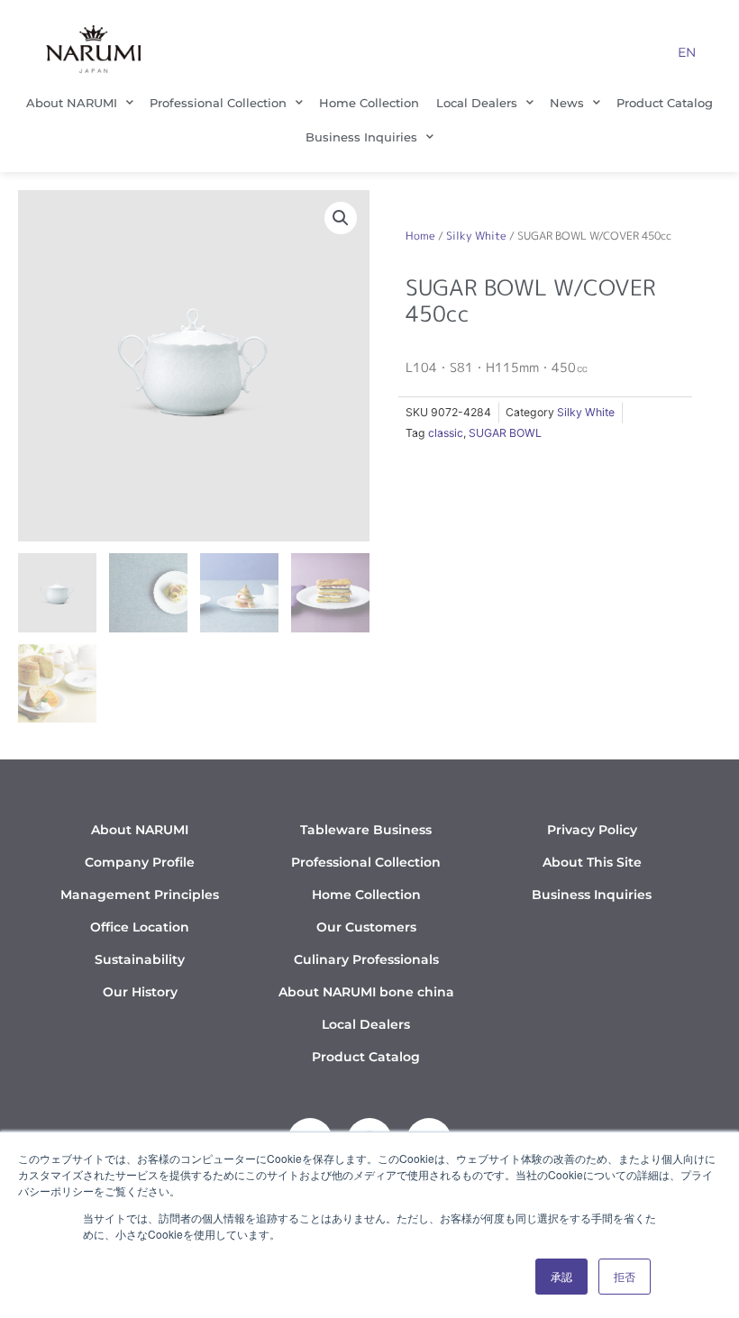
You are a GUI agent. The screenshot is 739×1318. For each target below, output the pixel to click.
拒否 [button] (624, 1276)
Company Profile (140, 862)
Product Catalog (664, 102)
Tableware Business (366, 830)
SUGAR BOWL (505, 433)
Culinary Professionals (366, 959)
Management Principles (139, 894)
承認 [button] (561, 1276)
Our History (140, 992)
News (567, 102)
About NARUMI (71, 102)
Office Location (139, 927)
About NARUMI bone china (366, 992)
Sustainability (140, 959)
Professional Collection (218, 102)
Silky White (476, 235)
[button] (340, 218)
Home (420, 235)
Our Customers (366, 927)
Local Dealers (476, 102)
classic (445, 433)
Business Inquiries (361, 137)
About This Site (592, 862)
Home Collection (369, 102)
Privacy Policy (592, 830)
